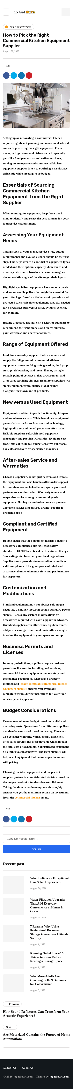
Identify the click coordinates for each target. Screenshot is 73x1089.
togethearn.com (59, 1076)
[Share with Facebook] (6, 75)
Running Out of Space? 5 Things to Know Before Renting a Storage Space (46, 957)
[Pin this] (29, 75)
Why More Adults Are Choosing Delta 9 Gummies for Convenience (48, 980)
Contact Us (9, 1067)
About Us (27, 1067)
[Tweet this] (14, 75)
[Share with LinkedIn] (21, 75)
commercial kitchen (27, 797)
